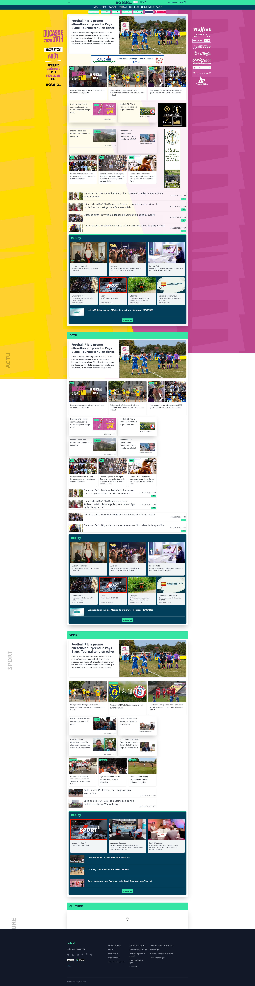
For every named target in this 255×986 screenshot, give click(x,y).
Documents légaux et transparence (161, 945)
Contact (110, 950)
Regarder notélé (113, 958)
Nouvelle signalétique (157, 958)
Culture (112, 7)
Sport (103, 7)
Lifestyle (123, 7)
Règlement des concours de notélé (161, 954)
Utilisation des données (137, 945)
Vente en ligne (154, 950)
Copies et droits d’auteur (116, 962)
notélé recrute (113, 954)
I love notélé (161, 12)
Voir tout (126, 320)
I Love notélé (133, 967)
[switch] (135, 2)
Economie (134, 7)
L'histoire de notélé (114, 945)
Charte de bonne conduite (138, 950)
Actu (96, 7)
